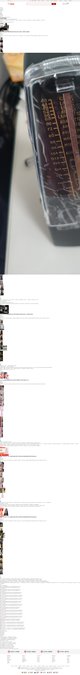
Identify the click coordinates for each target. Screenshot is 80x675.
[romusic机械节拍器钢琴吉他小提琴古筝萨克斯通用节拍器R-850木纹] (10, 586)
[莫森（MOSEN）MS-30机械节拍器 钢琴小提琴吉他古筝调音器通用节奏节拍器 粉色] (4, 451)
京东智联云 (12, 648)
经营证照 (52, 669)
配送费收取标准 (24, 660)
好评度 (2, 33)
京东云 (44, 670)
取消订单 (53, 661)
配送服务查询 (24, 659)
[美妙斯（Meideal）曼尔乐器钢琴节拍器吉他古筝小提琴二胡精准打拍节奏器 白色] (12, 622)
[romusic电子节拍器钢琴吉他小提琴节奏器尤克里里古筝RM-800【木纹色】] (11, 598)
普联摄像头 (1, 10)
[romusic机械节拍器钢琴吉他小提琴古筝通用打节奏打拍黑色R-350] (10, 607)
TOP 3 (1, 446)
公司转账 (38, 661)
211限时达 (23, 658)
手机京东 (56, 0)
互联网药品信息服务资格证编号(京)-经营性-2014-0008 (44, 667)
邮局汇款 (38, 660)
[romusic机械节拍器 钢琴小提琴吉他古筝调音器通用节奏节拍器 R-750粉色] (11, 604)
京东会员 (47, 0)
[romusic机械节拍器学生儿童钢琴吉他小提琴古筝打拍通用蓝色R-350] (10, 589)
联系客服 (8, 662)
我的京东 (43, 0)
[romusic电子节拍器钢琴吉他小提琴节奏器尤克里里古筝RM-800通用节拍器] (11, 610)
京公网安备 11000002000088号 (24, 667)
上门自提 (23, 657)
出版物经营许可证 (33, 668)
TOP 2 (1, 370)
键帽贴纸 (1, 14)
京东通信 (68, 661)
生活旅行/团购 (9, 659)
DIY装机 (68, 658)
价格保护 (53, 658)
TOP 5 (1, 584)
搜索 (54, 3)
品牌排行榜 (1, 9)
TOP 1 (1, 304)
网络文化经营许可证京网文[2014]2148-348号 (43, 668)
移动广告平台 (2, 648)
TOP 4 (1, 507)
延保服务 (68, 659)
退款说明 (53, 659)
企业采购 (51, 0)
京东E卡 (68, 660)
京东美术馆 (1, 15)
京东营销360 (6, 648)
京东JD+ (68, 662)
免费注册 (35, 0)
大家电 (8, 661)
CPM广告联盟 (16, 648)
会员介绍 (8, 658)
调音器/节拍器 (4, 17)
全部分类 (1, 7)
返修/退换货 (53, 660)
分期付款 (38, 659)
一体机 (1, 11)
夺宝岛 (68, 657)
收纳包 (1, 12)
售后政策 (53, 657)
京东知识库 (1, 8)
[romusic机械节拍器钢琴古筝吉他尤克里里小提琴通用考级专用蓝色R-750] (11, 592)
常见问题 (8, 660)
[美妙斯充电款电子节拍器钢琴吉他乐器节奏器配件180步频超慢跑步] (10, 619)
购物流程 (8, 657)
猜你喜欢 (1, 21)
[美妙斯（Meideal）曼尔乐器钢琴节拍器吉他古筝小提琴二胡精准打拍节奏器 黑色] (12, 625)
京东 (14, 4)
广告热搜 (9, 648)
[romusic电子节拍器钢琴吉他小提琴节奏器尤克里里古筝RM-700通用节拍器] (4, 309)
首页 (0, 17)
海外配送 (23, 661)
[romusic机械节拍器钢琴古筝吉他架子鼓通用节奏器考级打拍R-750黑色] (10, 601)
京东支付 (41, 670)
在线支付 (38, 658)
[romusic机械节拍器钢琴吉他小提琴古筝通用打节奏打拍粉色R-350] (4, 375)
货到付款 (38, 657)
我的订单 (39, 0)
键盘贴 (1, 13)
